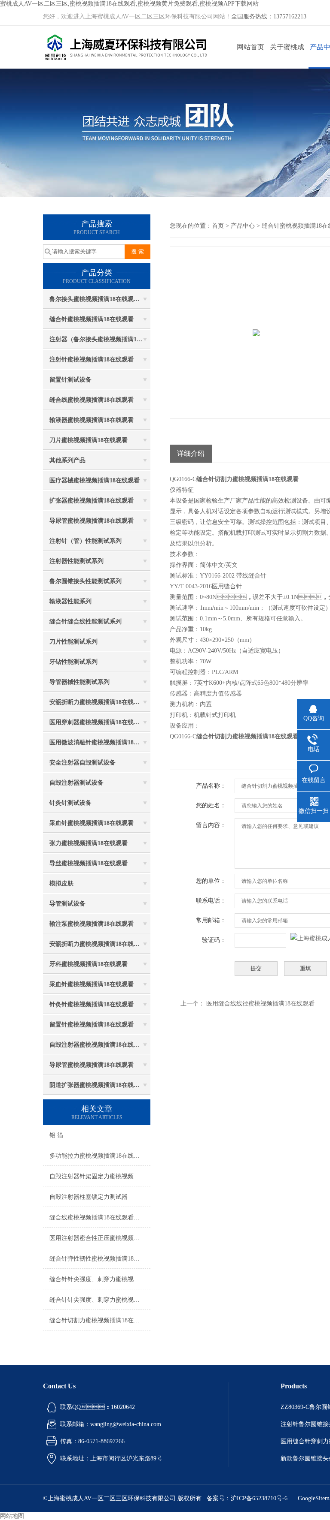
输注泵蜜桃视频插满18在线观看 (91, 924)
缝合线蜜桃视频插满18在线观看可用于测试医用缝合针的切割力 (99, 1217)
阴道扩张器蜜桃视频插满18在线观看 (97, 1085)
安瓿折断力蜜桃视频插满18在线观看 (97, 702)
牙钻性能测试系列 (73, 662)
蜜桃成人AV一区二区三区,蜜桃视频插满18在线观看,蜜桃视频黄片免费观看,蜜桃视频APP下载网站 (129, 3)
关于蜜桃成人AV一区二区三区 (287, 56)
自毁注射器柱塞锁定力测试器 (88, 1197)
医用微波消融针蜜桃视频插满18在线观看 (99, 742)
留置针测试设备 (70, 379)
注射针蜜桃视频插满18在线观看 (91, 359)
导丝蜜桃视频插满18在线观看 (88, 863)
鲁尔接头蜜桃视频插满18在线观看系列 (99, 299)
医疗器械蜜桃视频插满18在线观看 (94, 480)
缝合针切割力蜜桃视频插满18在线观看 (99, 1320)
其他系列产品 (67, 460)
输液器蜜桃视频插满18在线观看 (91, 420)
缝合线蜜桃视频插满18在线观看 (91, 400)
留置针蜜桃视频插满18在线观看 (91, 1024)
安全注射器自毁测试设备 (82, 762)
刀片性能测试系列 (73, 641)
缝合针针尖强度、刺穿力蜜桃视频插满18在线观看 (99, 1279)
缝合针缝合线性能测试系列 (85, 621)
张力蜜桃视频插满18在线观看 (88, 843)
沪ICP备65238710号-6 (259, 1498)
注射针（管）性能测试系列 (85, 541)
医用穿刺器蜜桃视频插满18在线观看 (97, 722)
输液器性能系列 (70, 601)
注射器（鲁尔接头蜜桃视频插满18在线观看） (99, 339)
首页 (218, 226)
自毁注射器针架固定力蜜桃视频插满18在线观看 (99, 1176)
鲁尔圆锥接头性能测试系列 (85, 581)
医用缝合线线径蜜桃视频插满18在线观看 (260, 1003)
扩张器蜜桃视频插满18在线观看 (91, 500)
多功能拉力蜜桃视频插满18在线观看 (97, 1156)
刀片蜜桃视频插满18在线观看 (88, 440)
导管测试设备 (67, 903)
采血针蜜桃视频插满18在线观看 (91, 823)
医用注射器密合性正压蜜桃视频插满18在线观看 (99, 1238)
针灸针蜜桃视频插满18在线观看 (91, 1004)
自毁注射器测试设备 (76, 783)
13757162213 (289, 16)
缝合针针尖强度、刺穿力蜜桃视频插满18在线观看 (99, 1300)
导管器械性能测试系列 (79, 682)
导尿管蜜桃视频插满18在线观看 (91, 521)
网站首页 (250, 47)
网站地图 (12, 1516)
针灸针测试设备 (70, 803)
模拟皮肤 (61, 883)
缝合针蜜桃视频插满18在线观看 (91, 319)
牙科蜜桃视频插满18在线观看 (88, 964)
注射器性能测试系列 (76, 561)
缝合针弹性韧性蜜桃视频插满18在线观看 (99, 1258)
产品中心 (243, 226)
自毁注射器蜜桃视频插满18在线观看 (97, 1044)
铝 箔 (56, 1135)
